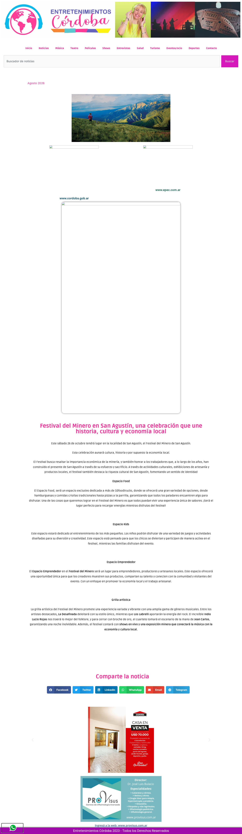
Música (59, 48)
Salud (140, 48)
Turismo (155, 48)
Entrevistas (123, 48)
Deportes (194, 48)
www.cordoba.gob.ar (74, 198)
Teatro (74, 48)
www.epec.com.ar (167, 190)
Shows (106, 48)
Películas (90, 48)
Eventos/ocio (174, 48)
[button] (59, 690)
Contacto (211, 48)
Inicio (28, 48)
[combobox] (112, 61)
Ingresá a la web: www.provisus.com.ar (121, 825)
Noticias (44, 48)
